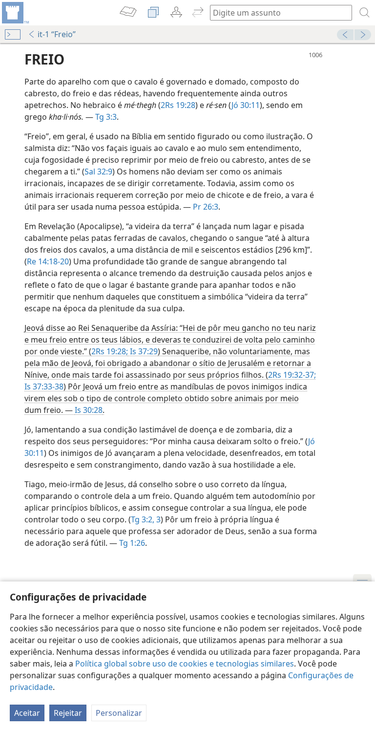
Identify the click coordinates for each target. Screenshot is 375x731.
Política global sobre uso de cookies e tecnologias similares (184, 663)
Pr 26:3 (205, 206)
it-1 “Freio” (57, 34)
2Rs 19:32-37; (292, 374)
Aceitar (27, 713)
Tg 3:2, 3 (146, 519)
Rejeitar (68, 713)
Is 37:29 (143, 351)
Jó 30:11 (245, 105)
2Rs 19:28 (178, 105)
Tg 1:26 (132, 543)
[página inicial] (14, 12)
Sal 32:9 (98, 171)
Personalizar (119, 713)
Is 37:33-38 (43, 386)
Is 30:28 (89, 410)
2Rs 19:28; (109, 351)
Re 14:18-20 (48, 261)
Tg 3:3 (106, 116)
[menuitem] (14, 12)
